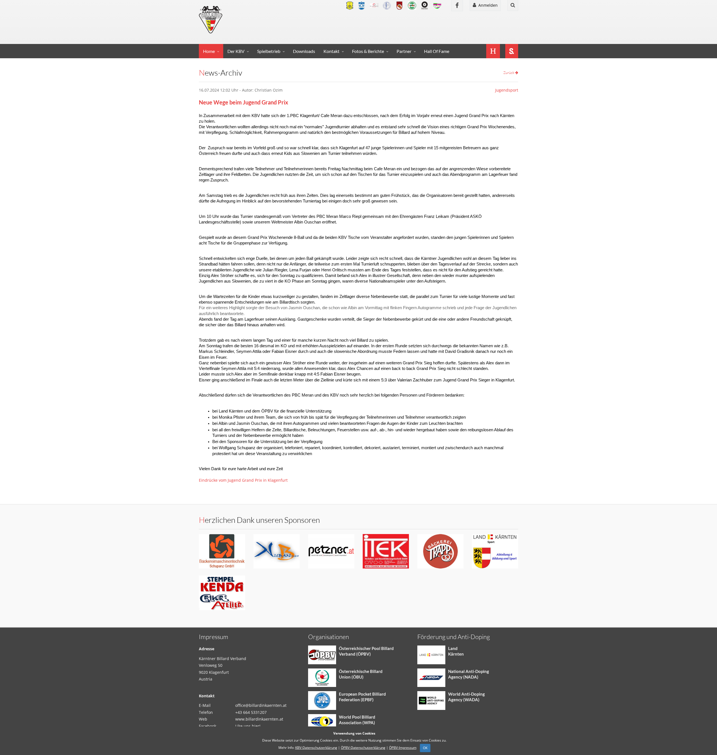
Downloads (304, 51)
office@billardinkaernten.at (261, 705)
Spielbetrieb (268, 51)
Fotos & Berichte (368, 51)
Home (209, 51)
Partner (404, 51)
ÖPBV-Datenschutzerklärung (363, 747)
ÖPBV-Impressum (402, 747)
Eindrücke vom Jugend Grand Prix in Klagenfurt (243, 480)
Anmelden (487, 5)
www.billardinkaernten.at (259, 719)
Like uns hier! (247, 726)
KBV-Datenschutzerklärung (316, 747)
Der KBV (236, 51)
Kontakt (331, 51)
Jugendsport (506, 90)
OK (425, 747)
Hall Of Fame (436, 51)
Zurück (509, 72)
